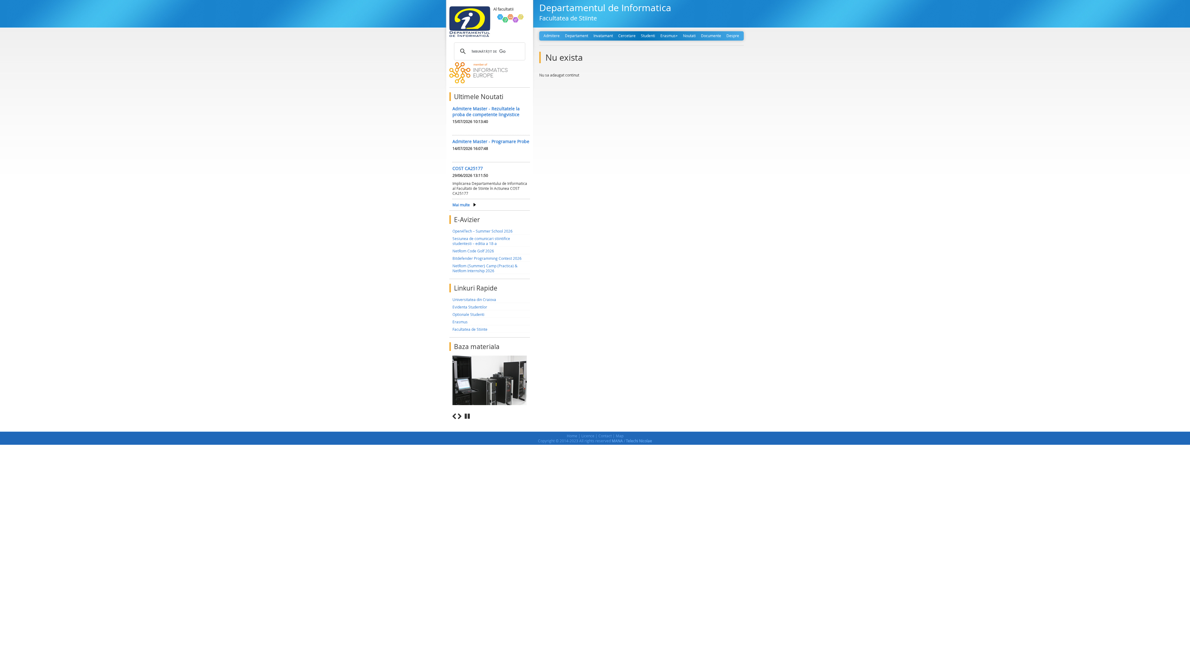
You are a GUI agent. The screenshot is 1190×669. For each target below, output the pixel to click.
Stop (467, 416)
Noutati (689, 35)
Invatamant (603, 35)
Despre (732, 35)
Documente (711, 35)
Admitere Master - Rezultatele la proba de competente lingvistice (486, 111)
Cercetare (627, 35)
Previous (454, 416)
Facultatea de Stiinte (469, 329)
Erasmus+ (669, 35)
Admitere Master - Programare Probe (490, 141)
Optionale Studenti (468, 314)
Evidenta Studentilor (469, 306)
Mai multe (461, 204)
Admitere (552, 35)
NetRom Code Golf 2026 (473, 250)
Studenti (648, 35)
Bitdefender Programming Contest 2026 (487, 258)
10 (528, 423)
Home (572, 435)
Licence (587, 435)
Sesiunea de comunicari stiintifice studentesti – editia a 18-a (481, 241)
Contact (605, 435)
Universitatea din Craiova (474, 299)
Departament (576, 35)
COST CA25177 (467, 168)
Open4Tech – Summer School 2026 (482, 231)
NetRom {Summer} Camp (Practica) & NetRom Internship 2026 (485, 268)
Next (459, 416)
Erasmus (460, 321)
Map (620, 435)
